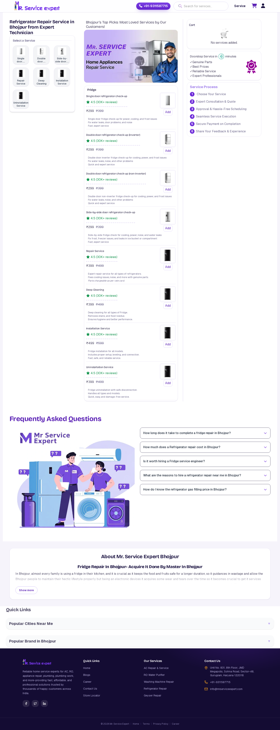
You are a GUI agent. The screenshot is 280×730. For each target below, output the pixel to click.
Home (86, 668)
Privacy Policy (160, 723)
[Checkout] (254, 6)
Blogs (86, 675)
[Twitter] (35, 703)
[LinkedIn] (44, 703)
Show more (26, 590)
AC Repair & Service (156, 668)
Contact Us (90, 688)
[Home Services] (37, 6)
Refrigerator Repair (155, 688)
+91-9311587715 (156, 6)
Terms (146, 723)
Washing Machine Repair (159, 681)
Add (168, 112)
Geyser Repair (152, 695)
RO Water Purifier (154, 675)
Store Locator (91, 695)
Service (240, 6)
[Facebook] (26, 703)
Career (87, 681)
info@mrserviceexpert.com (226, 689)
